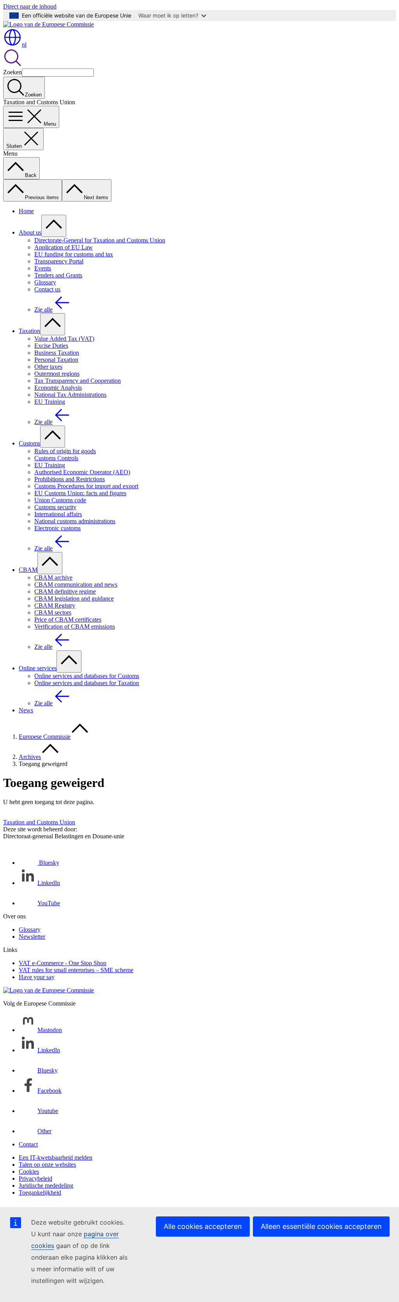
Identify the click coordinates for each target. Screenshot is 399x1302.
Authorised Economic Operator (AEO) (82, 472)
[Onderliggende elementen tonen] (53, 226)
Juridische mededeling (46, 1185)
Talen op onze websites (47, 1164)
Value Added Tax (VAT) (64, 338)
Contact (28, 1144)
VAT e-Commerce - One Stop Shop (62, 963)
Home (26, 211)
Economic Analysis (58, 387)
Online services (37, 668)
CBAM (28, 569)
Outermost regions (56, 373)
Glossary (45, 282)
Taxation (29, 331)
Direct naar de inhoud (29, 6)
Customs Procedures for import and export (86, 486)
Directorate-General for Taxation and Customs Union (99, 240)
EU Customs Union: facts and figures (80, 493)
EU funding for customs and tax (73, 254)
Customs (29, 443)
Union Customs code (60, 500)
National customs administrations (74, 521)
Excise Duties (51, 345)
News (26, 710)
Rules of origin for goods (65, 451)
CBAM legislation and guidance (74, 598)
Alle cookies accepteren (203, 1226)
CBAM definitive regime (65, 591)
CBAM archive (53, 577)
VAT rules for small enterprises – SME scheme (76, 970)
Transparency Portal (58, 261)
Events (42, 268)
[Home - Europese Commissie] (48, 24)
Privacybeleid (35, 1178)
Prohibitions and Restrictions (69, 479)
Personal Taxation (56, 359)
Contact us (47, 289)
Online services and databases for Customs (86, 676)
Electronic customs (57, 528)
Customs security (55, 507)
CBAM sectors (52, 612)
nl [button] (24, 44)
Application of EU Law (63, 247)
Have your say (37, 977)
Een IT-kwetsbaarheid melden (55, 1157)
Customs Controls (56, 458)
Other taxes (48, 366)
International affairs (58, 514)
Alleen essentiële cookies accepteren (321, 1226)
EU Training (49, 401)
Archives (30, 757)
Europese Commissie (45, 736)
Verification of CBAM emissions (74, 626)
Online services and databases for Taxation (86, 683)
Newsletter (32, 936)
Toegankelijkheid (40, 1192)
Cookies (29, 1171)
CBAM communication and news (75, 584)
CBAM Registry (54, 605)
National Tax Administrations (70, 394)
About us (30, 232)
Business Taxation (56, 352)
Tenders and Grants (58, 275)
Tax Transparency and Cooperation (77, 380)
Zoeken (12, 72)
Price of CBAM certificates (67, 619)
